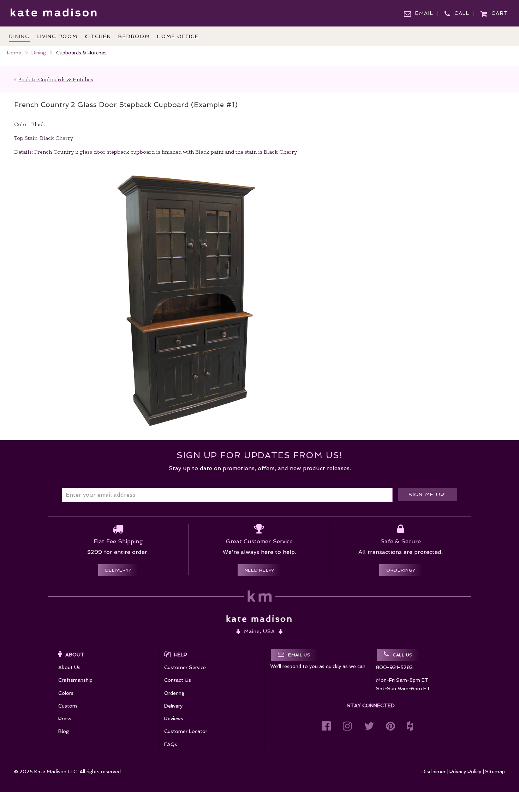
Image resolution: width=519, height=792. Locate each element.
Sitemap (495, 771)
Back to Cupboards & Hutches (55, 79)
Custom (67, 706)
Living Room (57, 36)
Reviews (173, 718)
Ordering (174, 693)
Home (14, 52)
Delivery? (118, 570)
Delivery (173, 706)
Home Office (177, 36)
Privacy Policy (465, 771)
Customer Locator (185, 731)
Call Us (403, 654)
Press (64, 718)
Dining (38, 52)
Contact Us (177, 680)
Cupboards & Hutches (81, 52)
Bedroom (134, 36)
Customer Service (185, 667)
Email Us (299, 654)
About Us (69, 667)
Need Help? (259, 570)
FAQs (170, 744)
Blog (63, 731)
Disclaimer (434, 771)
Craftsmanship (75, 680)
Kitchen (98, 36)
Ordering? (400, 570)
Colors (65, 693)
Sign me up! (427, 494)
